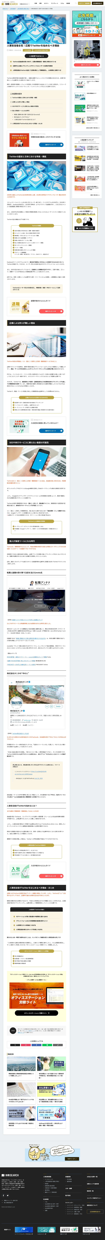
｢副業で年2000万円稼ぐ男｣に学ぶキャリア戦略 (21, 661)
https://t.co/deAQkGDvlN (38, 771)
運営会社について (92, 1205)
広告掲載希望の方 (97, 3)
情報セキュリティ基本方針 (11, 1200)
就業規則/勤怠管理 (50, 1186)
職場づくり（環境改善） (51, 1192)
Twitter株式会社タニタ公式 (20, 733)
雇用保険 (69, 1181)
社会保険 (45, 1199)
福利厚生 (47, 1190)
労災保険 (69, 1179)
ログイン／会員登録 (84, 3)
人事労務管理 (13, 8)
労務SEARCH (5, 8)
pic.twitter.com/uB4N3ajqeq (23, 774)
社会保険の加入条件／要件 (52, 1204)
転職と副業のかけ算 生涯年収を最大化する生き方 (30, 638)
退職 (46, 1210)
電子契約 (68, 1195)
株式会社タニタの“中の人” (22, 117)
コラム (62, 3)
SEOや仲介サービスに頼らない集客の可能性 (25, 106)
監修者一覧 (90, 1191)
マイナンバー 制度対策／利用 (74, 1209)
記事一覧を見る (94, 195)
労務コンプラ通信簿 (93, 1184)
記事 (36, 3)
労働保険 (68, 1177)
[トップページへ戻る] (52, 1153)
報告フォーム (21, 1032)
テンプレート (54, 3)
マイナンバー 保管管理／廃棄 (74, 1207)
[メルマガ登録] (87, 219)
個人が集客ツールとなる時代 (20, 111)
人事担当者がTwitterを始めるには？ (25, 119)
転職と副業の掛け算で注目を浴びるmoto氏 (27, 114)
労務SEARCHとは (24, 4)
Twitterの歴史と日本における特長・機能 (24, 98)
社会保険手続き (49, 1208)
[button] (58, 1045)
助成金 (46, 1183)
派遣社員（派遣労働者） (51, 1188)
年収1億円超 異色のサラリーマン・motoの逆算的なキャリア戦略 (27, 657)
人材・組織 (68, 1188)
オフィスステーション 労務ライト (35, 1013)
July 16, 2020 (38, 778)
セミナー (46, 3)
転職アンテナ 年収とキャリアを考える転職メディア (27, 620)
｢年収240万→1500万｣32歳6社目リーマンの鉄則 (21, 665)
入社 (46, 1202)
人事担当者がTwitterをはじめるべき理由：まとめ (27, 123)
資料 (40, 3)
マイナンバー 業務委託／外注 (74, 1214)
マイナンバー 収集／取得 (73, 1211)
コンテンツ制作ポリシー (29, 1030)
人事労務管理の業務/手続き (23, 8)
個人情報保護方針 (8, 1202)
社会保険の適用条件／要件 (52, 1206)
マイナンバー (69, 1203)
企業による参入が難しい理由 (20, 102)
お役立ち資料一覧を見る (92, 128)
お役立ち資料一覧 (92, 1177)
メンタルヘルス (49, 1179)
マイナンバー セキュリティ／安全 (75, 1205)
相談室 (68, 3)
